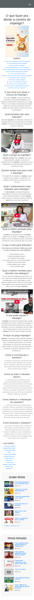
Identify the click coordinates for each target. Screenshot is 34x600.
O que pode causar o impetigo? (17, 77)
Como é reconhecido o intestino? (18, 81)
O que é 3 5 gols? (20, 569)
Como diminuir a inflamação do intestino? (18, 85)
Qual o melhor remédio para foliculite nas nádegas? (17, 75)
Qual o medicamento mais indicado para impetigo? (18, 69)
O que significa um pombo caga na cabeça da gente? (22, 586)
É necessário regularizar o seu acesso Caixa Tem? (21, 562)
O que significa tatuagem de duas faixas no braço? (20, 553)
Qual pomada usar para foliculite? (17, 63)
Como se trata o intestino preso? (18, 83)
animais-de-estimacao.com (11, 525)
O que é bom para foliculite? (17, 73)
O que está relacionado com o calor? (22, 497)
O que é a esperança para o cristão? (21, 518)
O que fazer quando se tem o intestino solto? (22, 482)
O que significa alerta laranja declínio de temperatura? (21, 544)
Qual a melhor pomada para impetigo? (17, 71)
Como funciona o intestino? (18, 88)
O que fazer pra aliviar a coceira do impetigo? (17, 61)
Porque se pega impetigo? (18, 79)
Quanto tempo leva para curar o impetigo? (17, 67)
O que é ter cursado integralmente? (21, 490)
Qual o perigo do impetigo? (17, 65)
